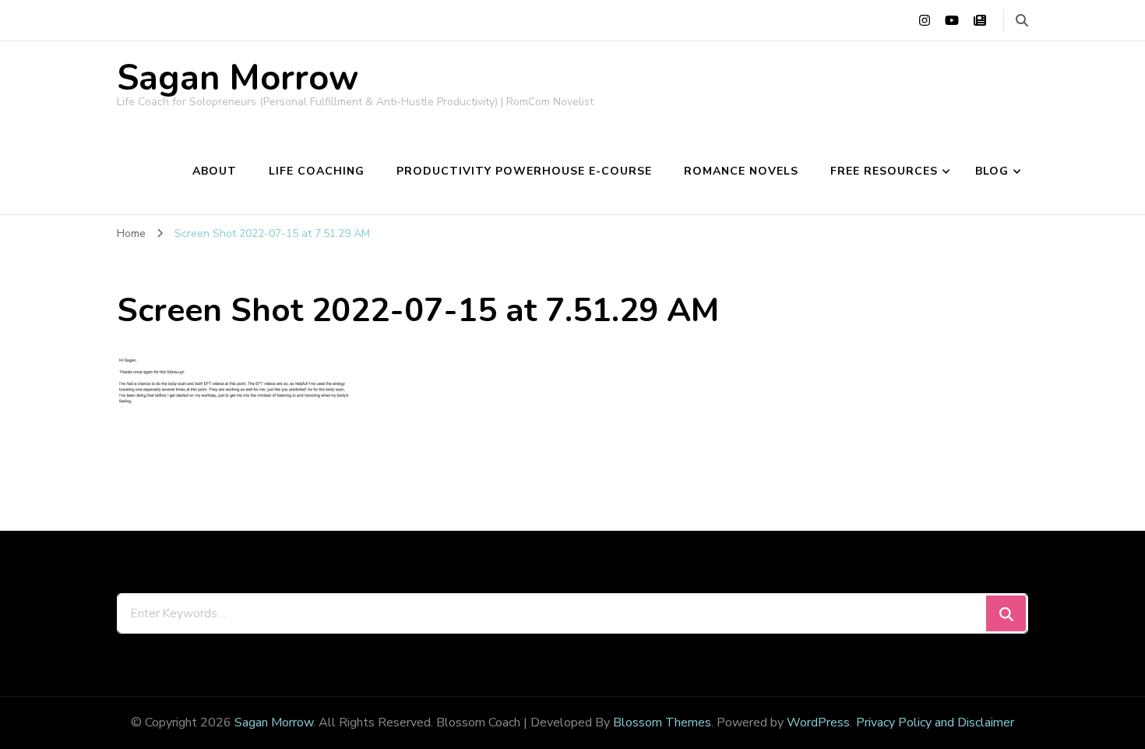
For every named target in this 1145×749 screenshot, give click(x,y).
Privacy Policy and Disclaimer (935, 722)
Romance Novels (741, 171)
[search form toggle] (1022, 20)
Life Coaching (317, 171)
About (214, 171)
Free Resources (884, 171)
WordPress (818, 722)
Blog (992, 171)
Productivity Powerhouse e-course (524, 171)
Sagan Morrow (237, 78)
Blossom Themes (662, 722)
